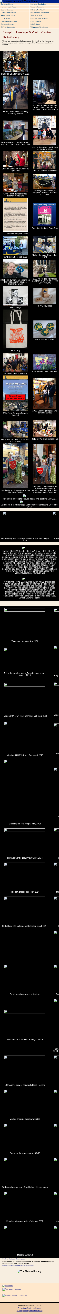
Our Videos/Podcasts (9, 21)
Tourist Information (37, 7)
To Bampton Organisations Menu (29, 1311)
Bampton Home (7, 4)
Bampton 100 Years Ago (39, 18)
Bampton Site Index (38, 4)
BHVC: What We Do (38, 10)
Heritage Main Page (8, 7)
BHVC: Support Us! (8, 27)
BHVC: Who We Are (8, 13)
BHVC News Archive (8, 15)
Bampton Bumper (7, 24)
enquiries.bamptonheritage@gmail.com (18, 1265)
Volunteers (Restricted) (39, 27)
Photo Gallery (35, 21)
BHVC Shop (35, 24)
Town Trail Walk (36, 15)
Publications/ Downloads (39, 13)
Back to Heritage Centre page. (14, 1259)
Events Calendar (7, 10)
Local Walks (5, 18)
